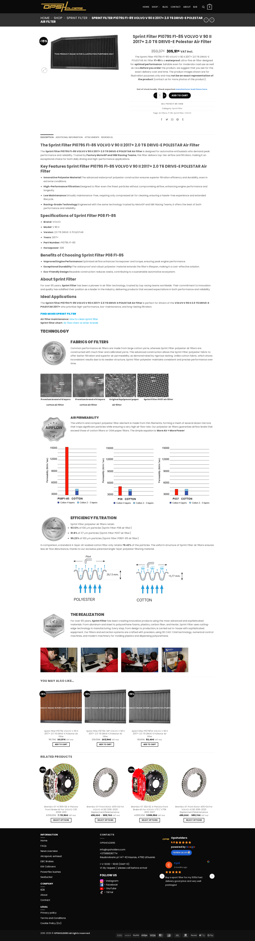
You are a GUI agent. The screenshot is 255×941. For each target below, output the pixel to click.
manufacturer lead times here (191, 89)
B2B (195, 7)
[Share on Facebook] (161, 119)
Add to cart (180, 95)
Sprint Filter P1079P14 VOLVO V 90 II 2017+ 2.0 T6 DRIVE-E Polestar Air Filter (150, 734)
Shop (155, 7)
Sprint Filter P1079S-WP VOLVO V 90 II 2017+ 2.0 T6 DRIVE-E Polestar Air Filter (105, 734)
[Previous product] (212, 20)
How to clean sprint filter (84, 319)
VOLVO (188, 113)
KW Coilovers (48, 866)
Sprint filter (179, 113)
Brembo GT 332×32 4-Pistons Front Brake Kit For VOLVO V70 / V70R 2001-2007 (149, 809)
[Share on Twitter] (167, 119)
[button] (203, 7)
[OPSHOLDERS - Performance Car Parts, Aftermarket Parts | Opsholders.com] (70, 6)
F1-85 (170, 113)
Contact (176, 7)
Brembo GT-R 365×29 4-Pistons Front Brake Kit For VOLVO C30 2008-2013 (61, 809)
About (187, 7)
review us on (180, 852)
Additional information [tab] (69, 137)
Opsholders (179, 838)
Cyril (177, 863)
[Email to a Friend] (172, 119)
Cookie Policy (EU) (51, 923)
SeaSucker (46, 877)
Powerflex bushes (50, 872)
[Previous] (40, 795)
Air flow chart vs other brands (80, 323)
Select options (61, 820)
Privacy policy (48, 912)
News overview (49, 851)
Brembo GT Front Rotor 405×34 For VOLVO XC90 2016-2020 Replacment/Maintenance (105, 809)
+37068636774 (108, 853)
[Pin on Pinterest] (177, 119)
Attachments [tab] (92, 137)
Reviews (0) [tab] (107, 137)
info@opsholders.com (112, 849)
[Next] (214, 795)
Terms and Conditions (53, 918)
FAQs (43, 846)
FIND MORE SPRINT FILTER (58, 314)
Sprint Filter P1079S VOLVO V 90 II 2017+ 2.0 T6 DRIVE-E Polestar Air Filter (61, 734)
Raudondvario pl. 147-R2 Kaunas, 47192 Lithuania (127, 857)
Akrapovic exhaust (51, 856)
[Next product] (206, 20)
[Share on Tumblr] (182, 119)
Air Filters (163, 113)
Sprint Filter (77, 18)
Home (146, 7)
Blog (165, 7)
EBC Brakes (47, 861)
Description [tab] (47, 137)
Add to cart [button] (61, 744)
